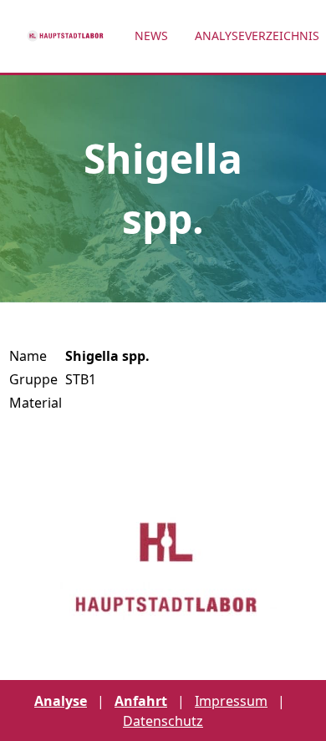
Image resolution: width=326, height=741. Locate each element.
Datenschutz (163, 721)
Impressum (231, 701)
